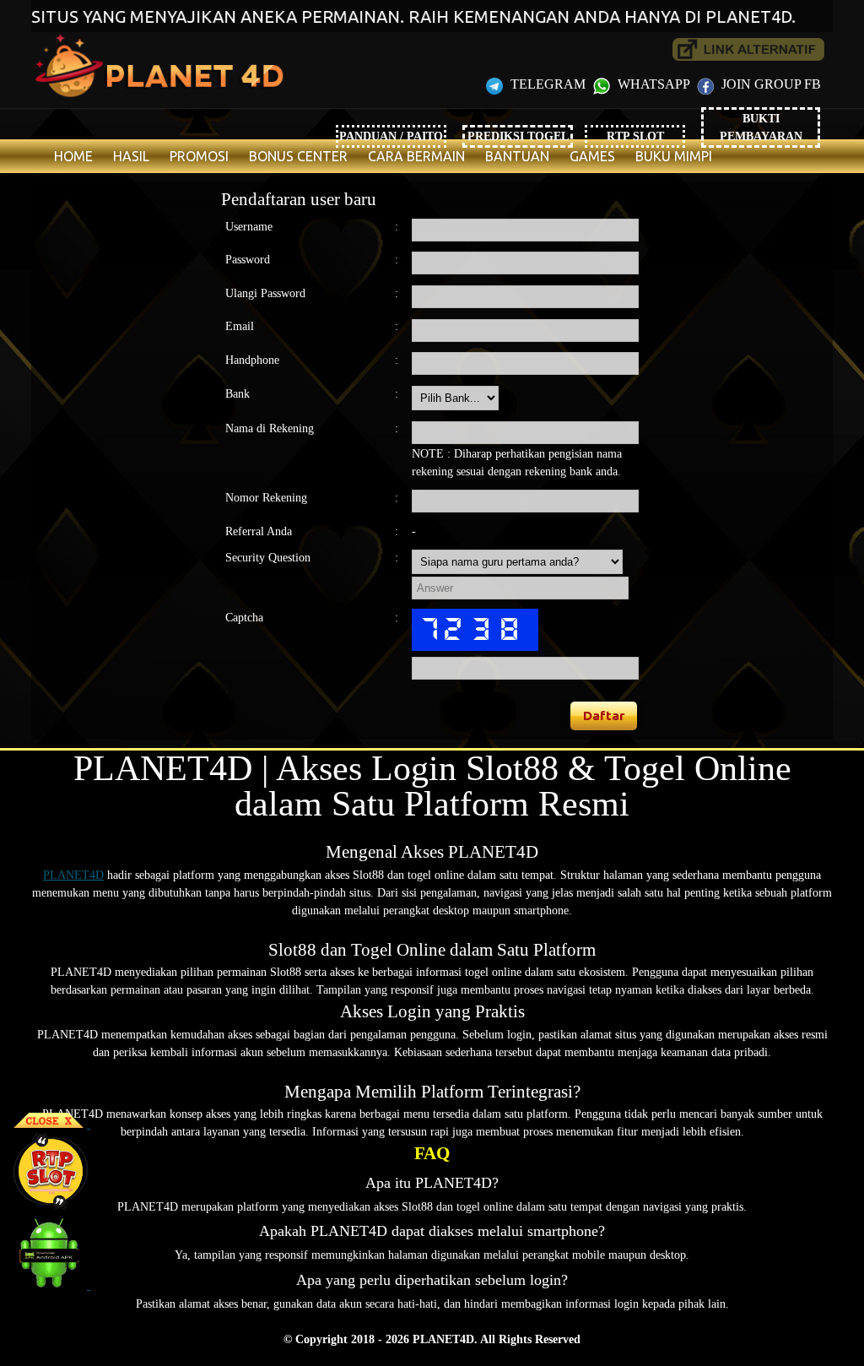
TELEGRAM (548, 84)
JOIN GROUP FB (769, 84)
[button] (604, 716)
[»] (748, 49)
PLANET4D (73, 875)
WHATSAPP (653, 84)
